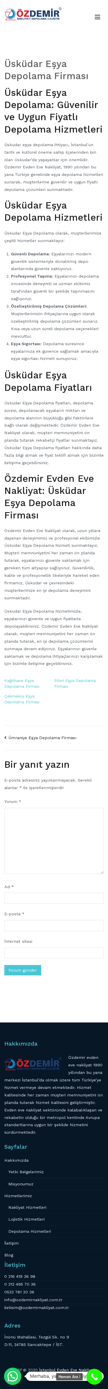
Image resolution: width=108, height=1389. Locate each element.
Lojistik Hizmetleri (26, 1219)
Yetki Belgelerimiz (26, 1171)
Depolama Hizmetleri (29, 1231)
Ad (9, 886)
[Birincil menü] (98, 17)
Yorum (12, 801)
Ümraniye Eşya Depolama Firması (42, 737)
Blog (8, 1255)
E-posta (14, 914)
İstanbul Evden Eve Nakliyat (67, 1370)
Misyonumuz (20, 1184)
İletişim (11, 1243)
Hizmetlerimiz (18, 1195)
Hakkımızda (16, 1160)
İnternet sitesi (18, 941)
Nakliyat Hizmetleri (27, 1207)
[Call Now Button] (94, 1377)
